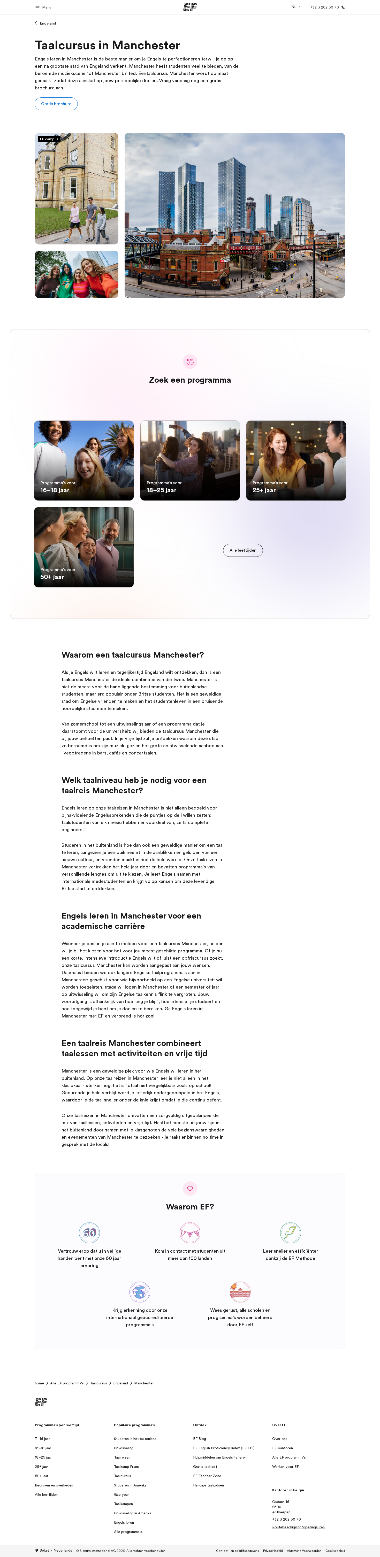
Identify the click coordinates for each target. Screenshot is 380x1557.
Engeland (48, 23)
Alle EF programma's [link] (67, 1383)
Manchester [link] (144, 1383)
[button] (44, 7)
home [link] (39, 1383)
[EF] (190, 7)
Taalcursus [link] (98, 1383)
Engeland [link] (120, 1383)
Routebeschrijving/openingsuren (298, 1527)
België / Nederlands (56, 1550)
